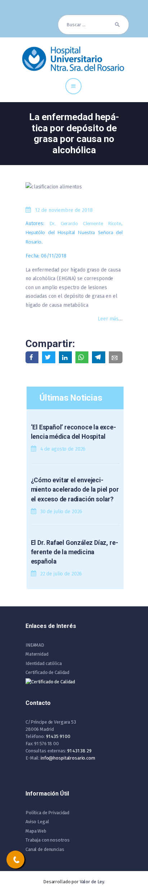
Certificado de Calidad (47, 672)
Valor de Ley (92, 881)
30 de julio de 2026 (61, 512)
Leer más (108, 319)
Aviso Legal (37, 821)
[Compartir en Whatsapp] (81, 357)
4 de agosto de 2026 (63, 449)
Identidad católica (44, 663)
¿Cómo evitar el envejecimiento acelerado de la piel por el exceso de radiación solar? (75, 490)
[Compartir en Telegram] (98, 357)
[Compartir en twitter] (48, 357)
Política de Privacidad (47, 812)
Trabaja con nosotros (47, 840)
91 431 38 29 (79, 750)
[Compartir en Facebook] (32, 357)
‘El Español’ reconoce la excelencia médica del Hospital (73, 432)
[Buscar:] (93, 24)
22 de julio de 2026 (61, 574)
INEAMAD (35, 645)
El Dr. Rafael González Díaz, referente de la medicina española (74, 552)
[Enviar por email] (115, 357)
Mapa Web (36, 831)
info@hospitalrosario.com (68, 758)
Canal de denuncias (45, 849)
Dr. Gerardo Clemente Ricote (85, 224)
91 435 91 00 (58, 736)
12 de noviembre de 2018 (64, 210)
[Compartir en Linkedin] (65, 357)
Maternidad (37, 654)
